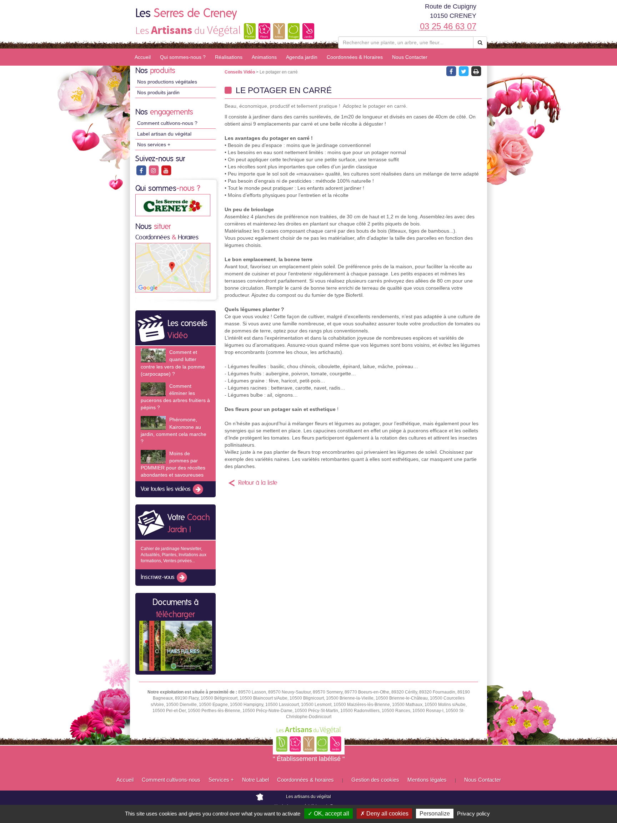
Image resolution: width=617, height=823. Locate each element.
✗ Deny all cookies (384, 814)
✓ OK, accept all (328, 814)
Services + (221, 780)
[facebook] (141, 170)
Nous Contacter (409, 57)
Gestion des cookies (375, 780)
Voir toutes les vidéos (166, 489)
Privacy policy (473, 814)
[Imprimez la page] (476, 70)
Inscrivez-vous (158, 577)
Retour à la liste (257, 483)
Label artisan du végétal (164, 134)
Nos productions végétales (167, 82)
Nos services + (153, 144)
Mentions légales (427, 780)
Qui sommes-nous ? (183, 57)
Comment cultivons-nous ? (167, 123)
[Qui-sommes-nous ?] (172, 204)
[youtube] (166, 170)
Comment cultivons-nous (171, 780)
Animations (264, 57)
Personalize (435, 814)
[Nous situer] (172, 267)
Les (186, 13)
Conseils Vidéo (240, 72)
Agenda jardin (301, 57)
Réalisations (228, 57)
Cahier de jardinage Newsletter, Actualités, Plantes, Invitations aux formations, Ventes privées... (173, 554)
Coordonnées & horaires (305, 780)
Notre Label (255, 780)
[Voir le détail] (153, 355)
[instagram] (154, 170)
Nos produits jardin (158, 92)
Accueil (143, 57)
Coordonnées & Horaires (355, 57)
